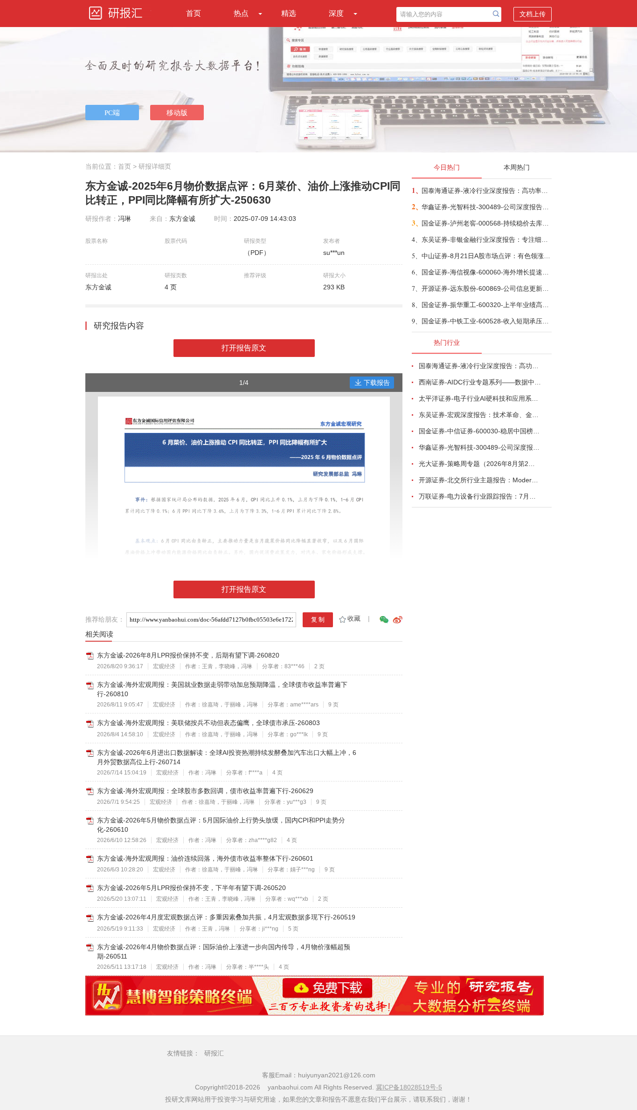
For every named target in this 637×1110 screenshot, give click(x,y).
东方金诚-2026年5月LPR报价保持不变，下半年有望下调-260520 (191, 887)
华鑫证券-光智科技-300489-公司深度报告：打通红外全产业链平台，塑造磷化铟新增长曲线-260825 (486, 207)
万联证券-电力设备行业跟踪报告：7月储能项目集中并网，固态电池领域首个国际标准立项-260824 (480, 496)
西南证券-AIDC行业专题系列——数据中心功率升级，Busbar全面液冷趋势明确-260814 (480, 382)
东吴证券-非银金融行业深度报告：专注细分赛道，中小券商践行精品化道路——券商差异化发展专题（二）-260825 (486, 239)
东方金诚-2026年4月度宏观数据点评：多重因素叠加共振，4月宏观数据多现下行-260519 (226, 917)
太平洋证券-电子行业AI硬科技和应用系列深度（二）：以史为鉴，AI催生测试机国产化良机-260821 (480, 398)
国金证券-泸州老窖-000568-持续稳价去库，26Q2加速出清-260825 (486, 223)
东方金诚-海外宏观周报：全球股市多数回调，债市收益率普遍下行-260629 (205, 791)
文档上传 (532, 14)
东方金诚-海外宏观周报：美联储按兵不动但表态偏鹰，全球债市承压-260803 (208, 722)
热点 (241, 13)
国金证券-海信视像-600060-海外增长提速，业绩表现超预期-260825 (486, 272)
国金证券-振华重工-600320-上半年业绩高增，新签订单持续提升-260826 (486, 304)
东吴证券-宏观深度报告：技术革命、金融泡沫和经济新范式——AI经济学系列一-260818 (480, 414)
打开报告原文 (244, 348)
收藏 (353, 618)
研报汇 (214, 1053)
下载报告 (377, 382)
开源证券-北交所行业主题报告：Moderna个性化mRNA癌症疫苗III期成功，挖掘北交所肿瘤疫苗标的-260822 (480, 480)
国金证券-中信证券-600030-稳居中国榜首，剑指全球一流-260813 (480, 431)
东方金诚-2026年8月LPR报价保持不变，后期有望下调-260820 (188, 655)
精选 (288, 13)
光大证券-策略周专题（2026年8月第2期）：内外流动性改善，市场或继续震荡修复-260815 (480, 463)
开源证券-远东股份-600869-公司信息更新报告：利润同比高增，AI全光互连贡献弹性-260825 (486, 288)
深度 (336, 13)
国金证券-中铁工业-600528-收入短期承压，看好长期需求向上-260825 (486, 321)
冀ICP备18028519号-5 (409, 1087)
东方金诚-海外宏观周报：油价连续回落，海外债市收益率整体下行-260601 (205, 858)
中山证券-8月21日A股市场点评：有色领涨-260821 (486, 256)
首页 (193, 13)
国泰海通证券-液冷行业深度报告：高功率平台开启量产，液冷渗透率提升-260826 (486, 190)
